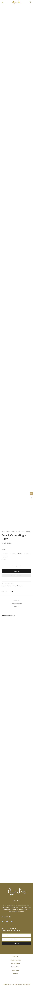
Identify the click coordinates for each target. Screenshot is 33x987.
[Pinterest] (12, 591)
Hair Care (15, 973)
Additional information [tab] (16, 603)
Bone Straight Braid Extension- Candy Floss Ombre (8, 777)
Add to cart (16, 571)
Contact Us (15, 956)
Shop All (21, 585)
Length (3, 549)
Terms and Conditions (15, 960)
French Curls (14, 531)
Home (3, 531)
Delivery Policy (15, 967)
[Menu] (3, 2)
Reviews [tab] (16, 606)
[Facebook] (6, 591)
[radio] (5, 554)
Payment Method (15, 963)
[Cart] (30, 2)
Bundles (7, 531)
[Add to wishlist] (15, 747)
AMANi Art (27, 984)
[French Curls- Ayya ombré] (24, 814)
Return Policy (15, 970)
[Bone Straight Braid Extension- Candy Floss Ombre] (9, 763)
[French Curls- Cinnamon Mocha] (24, 685)
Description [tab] (16, 600)
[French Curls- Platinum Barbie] (9, 685)
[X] (9, 591)
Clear (4, 559)
